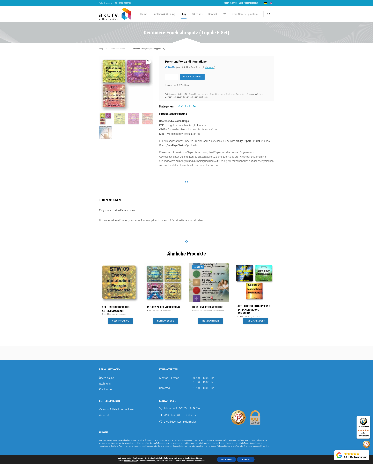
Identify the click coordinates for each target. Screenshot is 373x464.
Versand (209, 67)
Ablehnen (245, 459)
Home (143, 14)
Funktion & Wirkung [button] (164, 14)
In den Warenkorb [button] (120, 321)
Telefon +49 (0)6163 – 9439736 (182, 408)
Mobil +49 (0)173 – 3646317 (180, 414)
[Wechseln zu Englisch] (271, 3)
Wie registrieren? (248, 2)
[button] (148, 61)
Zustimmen (226, 459)
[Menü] (368, 418)
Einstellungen (130, 460)
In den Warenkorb (192, 77)
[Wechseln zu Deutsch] (265, 3)
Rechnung (105, 383)
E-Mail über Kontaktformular (180, 421)
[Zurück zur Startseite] (115, 14)
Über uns (197, 14)
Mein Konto (230, 2)
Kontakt (212, 14)
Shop (183, 14)
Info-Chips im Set (186, 106)
